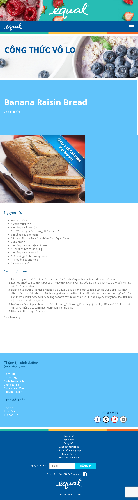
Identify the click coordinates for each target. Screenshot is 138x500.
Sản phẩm (69, 439)
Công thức (69, 443)
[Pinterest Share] (114, 419)
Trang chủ (69, 436)
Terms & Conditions (69, 457)
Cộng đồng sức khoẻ (69, 446)
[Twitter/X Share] (106, 419)
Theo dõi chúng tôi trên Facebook (64, 474)
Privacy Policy (69, 453)
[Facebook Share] (97, 419)
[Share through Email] (123, 419)
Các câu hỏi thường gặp (69, 450)
